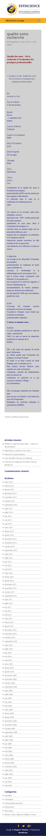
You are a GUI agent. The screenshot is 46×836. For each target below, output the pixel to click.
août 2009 (8, 691)
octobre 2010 (10, 637)
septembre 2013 (11, 505)
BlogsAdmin (14, 42)
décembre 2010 (11, 630)
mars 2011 (9, 618)
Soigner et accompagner (16, 135)
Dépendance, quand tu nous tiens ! (18, 450)
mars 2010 (9, 664)
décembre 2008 (11, 721)
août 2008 (8, 736)
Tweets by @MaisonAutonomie (17, 417)
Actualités (8, 795)
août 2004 (8, 770)
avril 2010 (8, 660)
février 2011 (9, 622)
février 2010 (9, 668)
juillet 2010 (9, 649)
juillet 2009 (9, 694)
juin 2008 (8, 744)
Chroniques (9, 799)
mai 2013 (8, 520)
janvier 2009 (9, 717)
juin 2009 (8, 698)
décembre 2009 (11, 675)
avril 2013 (8, 524)
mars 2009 (9, 709)
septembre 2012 (11, 550)
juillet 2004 (9, 774)
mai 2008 (8, 747)
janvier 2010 (9, 672)
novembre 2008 (11, 725)
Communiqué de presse (14, 803)
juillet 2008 (9, 740)
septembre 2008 (11, 732)
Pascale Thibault (13, 102)
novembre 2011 (11, 588)
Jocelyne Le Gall (13, 96)
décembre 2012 (11, 539)
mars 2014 (9, 482)
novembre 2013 (11, 497)
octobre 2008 (10, 728)
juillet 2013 (9, 512)
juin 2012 (8, 562)
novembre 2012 (11, 543)
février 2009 (9, 713)
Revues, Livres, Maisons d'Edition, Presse (20, 814)
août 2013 (8, 508)
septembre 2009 (11, 687)
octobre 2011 (10, 592)
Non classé (9, 811)
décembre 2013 (11, 493)
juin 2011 (8, 607)
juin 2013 (8, 516)
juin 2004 (8, 778)
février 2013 (9, 531)
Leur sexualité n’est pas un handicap (18, 458)
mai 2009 (8, 702)
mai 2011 (8, 611)
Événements (9, 807)
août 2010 (8, 645)
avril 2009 (8, 706)
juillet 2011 (9, 603)
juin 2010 (8, 653)
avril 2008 (8, 751)
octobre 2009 (10, 683)
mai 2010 (8, 656)
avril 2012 (8, 569)
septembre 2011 (11, 596)
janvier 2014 (9, 489)
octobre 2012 (10, 546)
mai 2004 (8, 782)
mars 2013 (9, 527)
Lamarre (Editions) (14, 126)
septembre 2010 (11, 641)
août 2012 (8, 554)
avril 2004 (8, 785)
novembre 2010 (11, 634)
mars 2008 (9, 755)
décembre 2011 (11, 584)
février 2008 (9, 759)
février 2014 (9, 486)
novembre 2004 (11, 766)
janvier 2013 (9, 535)
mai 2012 (8, 565)
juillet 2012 (9, 558)
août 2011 (8, 599)
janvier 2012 (9, 581)
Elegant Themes (21, 830)
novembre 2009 (11, 679)
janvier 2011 (9, 626)
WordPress (23, 832)
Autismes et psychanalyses (15, 454)
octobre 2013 (10, 501)
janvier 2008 (9, 763)
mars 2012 (9, 573)
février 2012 (9, 577)
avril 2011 (8, 615)
